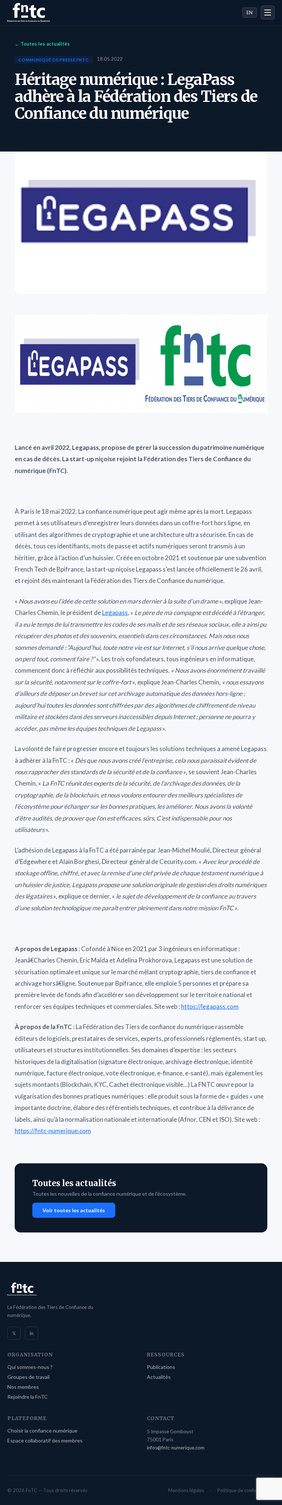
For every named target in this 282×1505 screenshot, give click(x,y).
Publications (161, 1367)
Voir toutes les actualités (74, 1210)
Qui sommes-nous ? (30, 1367)
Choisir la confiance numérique (42, 1430)
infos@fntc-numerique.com (176, 1448)
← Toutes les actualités (42, 44)
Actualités (159, 1377)
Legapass (115, 612)
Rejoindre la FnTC (27, 1397)
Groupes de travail (28, 1377)
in (31, 1333)
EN (249, 12)
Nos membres (23, 1387)
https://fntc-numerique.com (53, 1131)
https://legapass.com (210, 1006)
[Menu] (268, 12)
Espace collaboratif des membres (45, 1440)
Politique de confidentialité (246, 1490)
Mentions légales (186, 1490)
